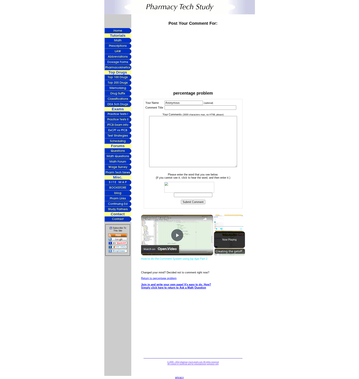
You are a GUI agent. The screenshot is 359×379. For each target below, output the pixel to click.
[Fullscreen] (241, 228)
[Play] (216, 228)
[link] (148, 221)
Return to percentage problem (159, 278)
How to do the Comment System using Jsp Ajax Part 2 (176, 221)
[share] (205, 219)
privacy (179, 377)
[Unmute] (221, 228)
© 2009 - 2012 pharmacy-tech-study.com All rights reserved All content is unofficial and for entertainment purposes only (193, 363)
